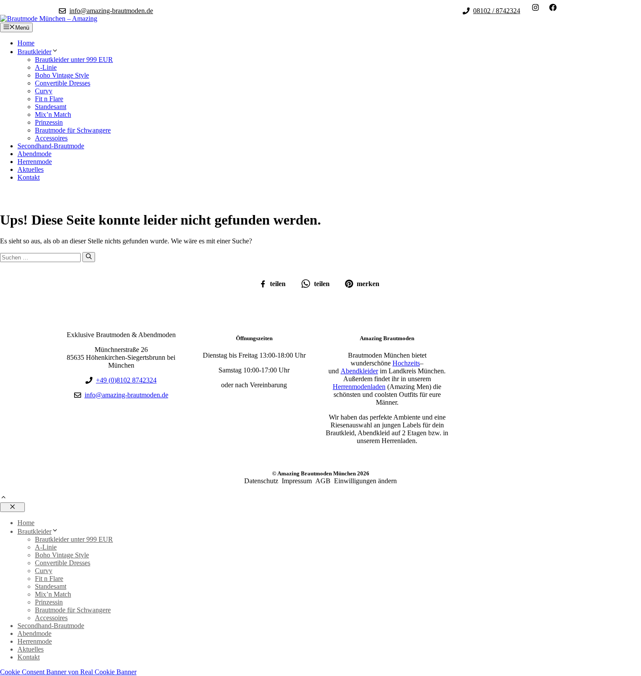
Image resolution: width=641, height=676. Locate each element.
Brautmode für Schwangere (73, 130)
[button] (3, 498)
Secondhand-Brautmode (50, 146)
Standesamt (50, 106)
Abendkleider (359, 371)
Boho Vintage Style (62, 75)
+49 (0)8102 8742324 (126, 380)
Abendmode (34, 153)
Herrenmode (34, 161)
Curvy (43, 91)
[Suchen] (88, 257)
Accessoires (51, 138)
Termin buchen (31, 195)
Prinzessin (49, 122)
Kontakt (28, 177)
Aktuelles (30, 169)
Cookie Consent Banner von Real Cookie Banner (68, 672)
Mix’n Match (53, 114)
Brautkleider (34, 51)
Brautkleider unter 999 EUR (74, 59)
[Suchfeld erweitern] (575, 7)
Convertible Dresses (62, 83)
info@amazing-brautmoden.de (111, 10)
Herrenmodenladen (359, 386)
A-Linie (46, 67)
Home (25, 43)
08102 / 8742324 (496, 10)
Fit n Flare (49, 98)
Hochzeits (406, 363)
